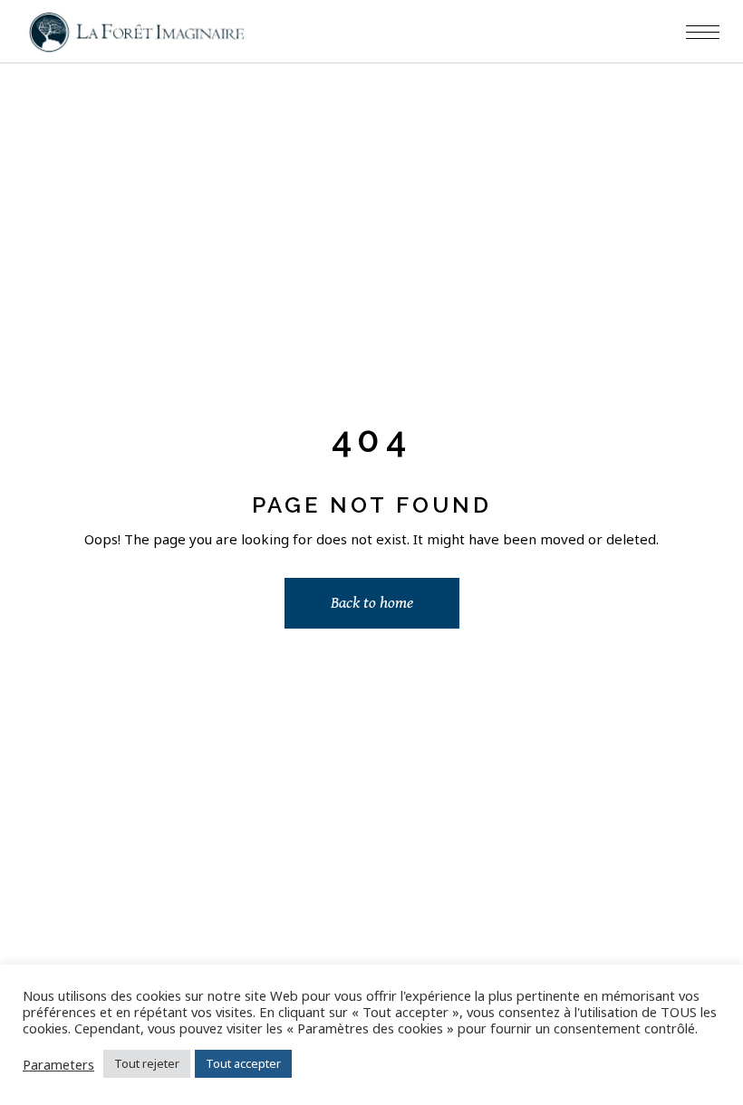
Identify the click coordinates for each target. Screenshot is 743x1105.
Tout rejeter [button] (146, 1063)
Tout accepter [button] (243, 1063)
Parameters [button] (58, 1064)
